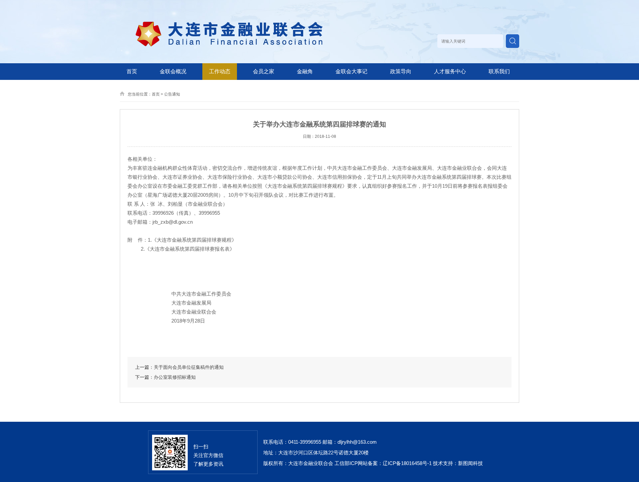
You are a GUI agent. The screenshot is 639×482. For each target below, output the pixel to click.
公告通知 (172, 94)
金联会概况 (173, 71)
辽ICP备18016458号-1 (407, 463)
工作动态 (219, 71)
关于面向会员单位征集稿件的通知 (189, 367)
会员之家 (263, 71)
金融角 (305, 71)
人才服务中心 (450, 71)
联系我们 (499, 71)
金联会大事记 (351, 71)
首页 (131, 71)
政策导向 (400, 71)
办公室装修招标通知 (175, 377)
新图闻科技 (470, 463)
